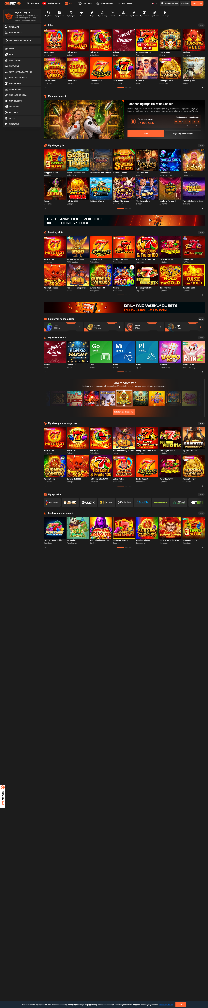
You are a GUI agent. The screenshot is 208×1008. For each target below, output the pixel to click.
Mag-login (185, 3)
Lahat (201, 25)
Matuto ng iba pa (166, 1005)
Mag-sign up (197, 3)
